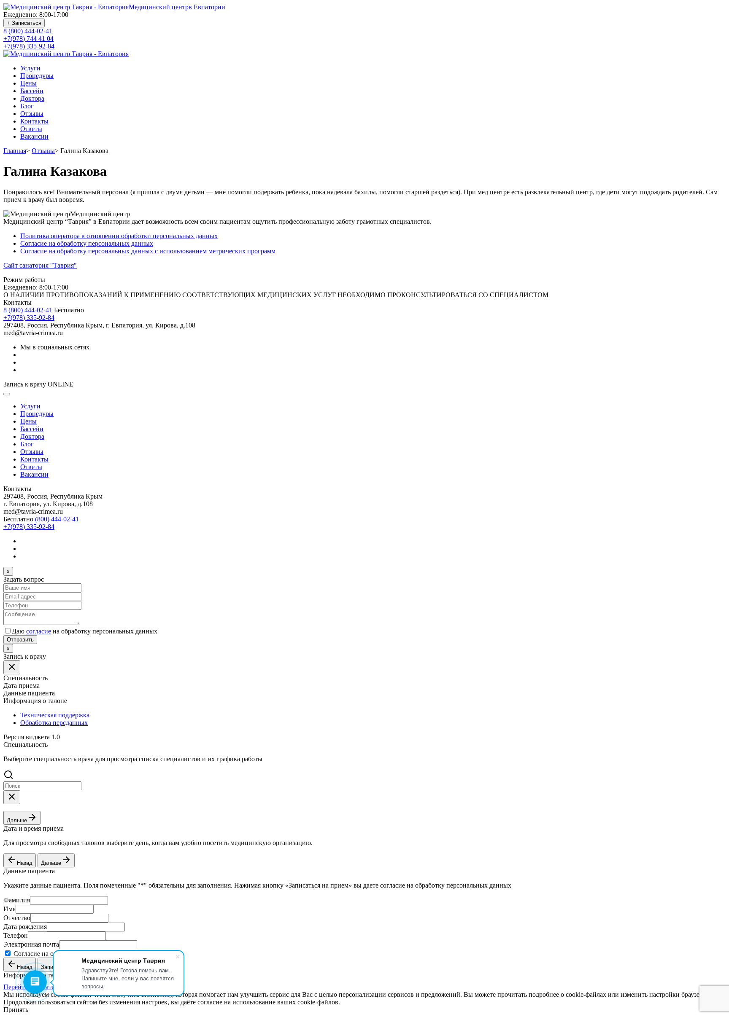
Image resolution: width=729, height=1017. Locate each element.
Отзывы (31, 113)
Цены (28, 83)
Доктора (32, 98)
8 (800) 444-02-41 (27, 31)
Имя (9, 908)
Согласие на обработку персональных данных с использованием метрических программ (147, 251)
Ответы (31, 128)
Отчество (16, 917)
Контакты (34, 121)
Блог (27, 106)
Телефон (15, 935)
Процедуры (37, 75)
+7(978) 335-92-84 (28, 46)
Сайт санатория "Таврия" (40, 265)
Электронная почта (31, 944)
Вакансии (34, 136)
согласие (38, 631)
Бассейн (31, 90)
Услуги (30, 68)
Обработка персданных (54, 722)
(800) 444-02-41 (57, 519)
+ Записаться (24, 23)
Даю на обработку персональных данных (84, 631)
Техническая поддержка (54, 715)
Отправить (20, 639)
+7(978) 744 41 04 (28, 38)
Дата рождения (25, 926)
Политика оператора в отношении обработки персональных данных (119, 235)
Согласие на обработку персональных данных (86, 243)
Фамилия (16, 900)
